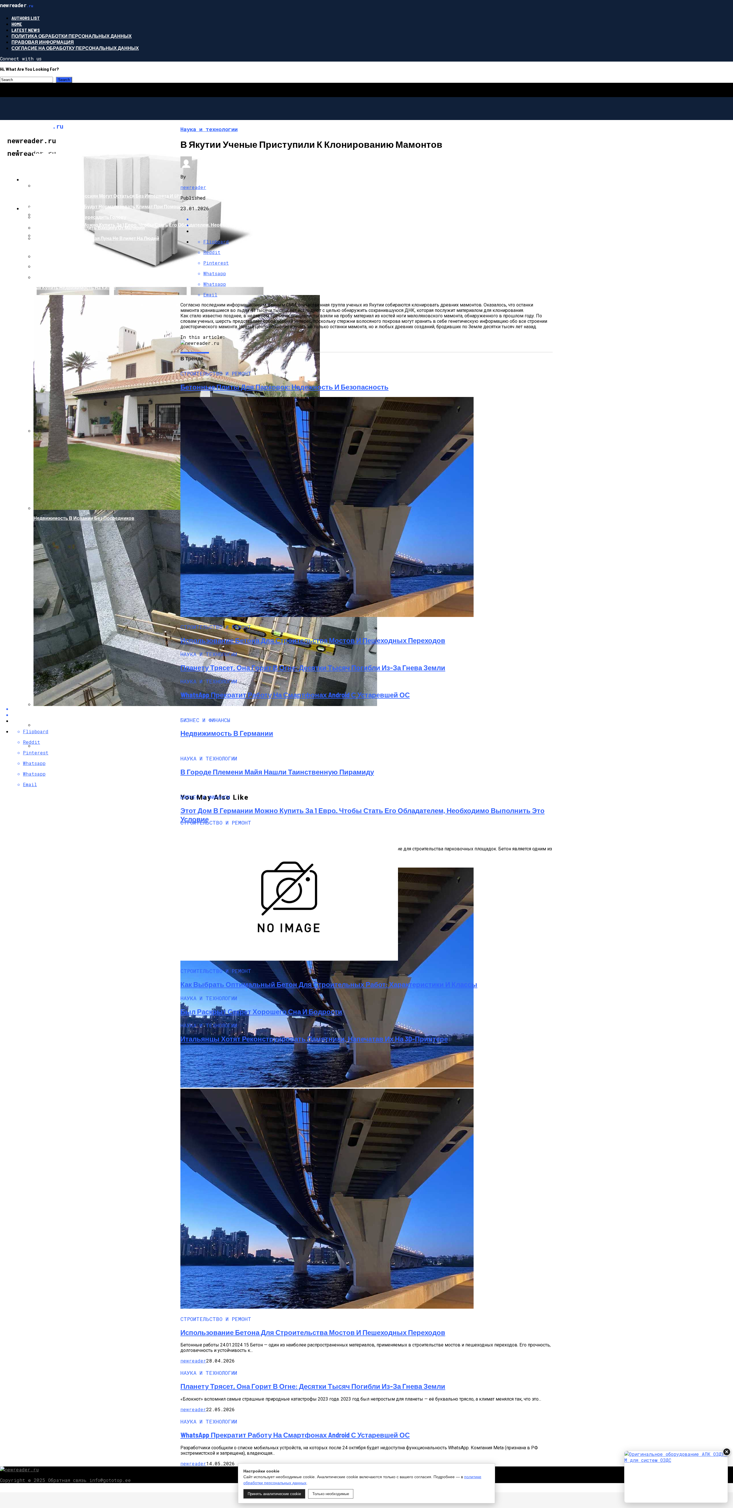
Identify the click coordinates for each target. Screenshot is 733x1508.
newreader (193, 187)
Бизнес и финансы (47, 208)
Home (16, 24)
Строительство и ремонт (55, 150)
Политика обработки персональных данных (71, 36)
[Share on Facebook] (372, 219)
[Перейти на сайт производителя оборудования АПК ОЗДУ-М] (676, 1477)
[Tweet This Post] (372, 225)
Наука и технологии (48, 179)
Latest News (25, 30)
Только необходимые (330, 1494)
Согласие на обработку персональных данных (75, 48)
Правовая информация (42, 42)
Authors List (25, 18)
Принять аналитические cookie (274, 1494)
